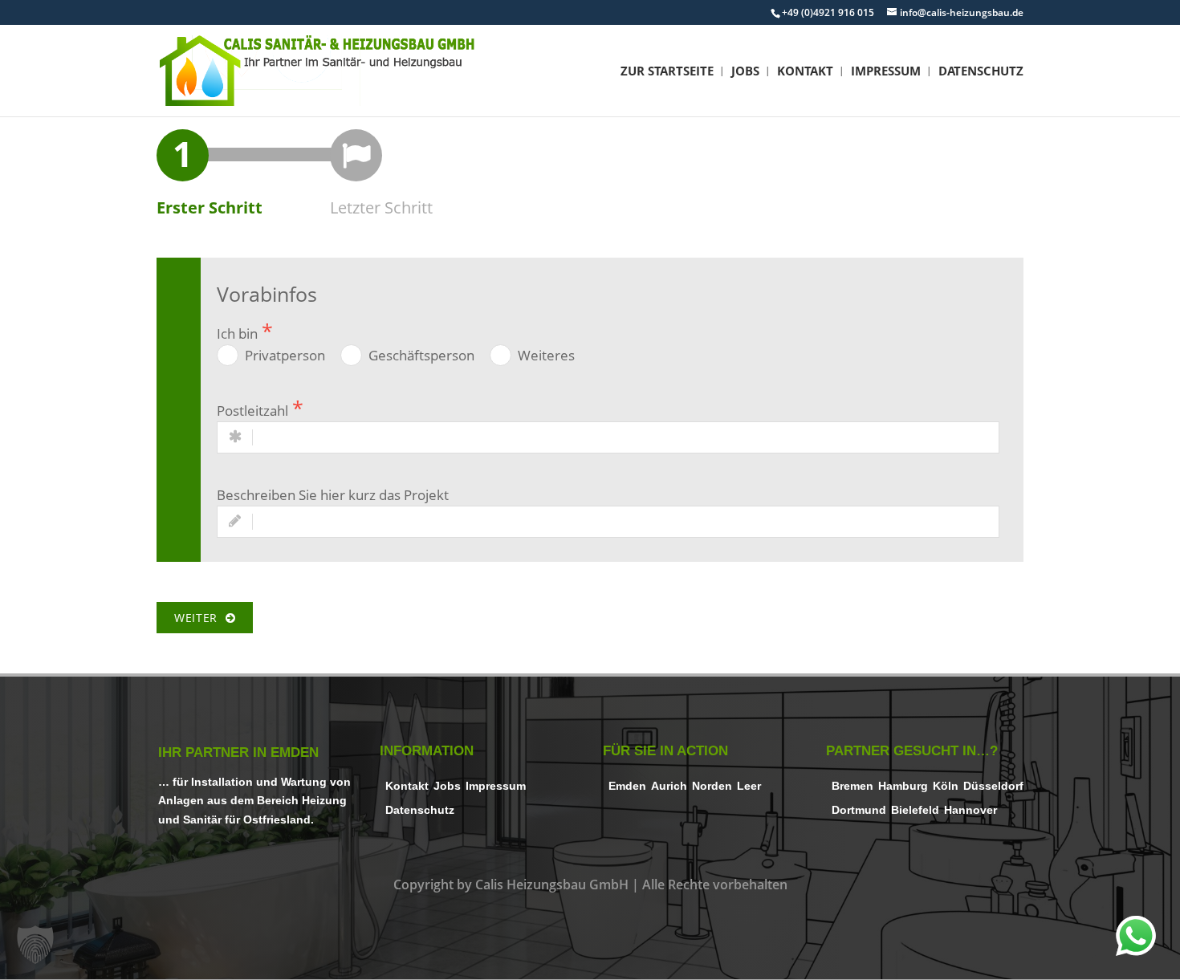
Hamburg (903, 786)
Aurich (669, 786)
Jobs (745, 72)
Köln (945, 786)
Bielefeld (915, 810)
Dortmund (859, 810)
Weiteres (546, 355)
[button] (35, 944)
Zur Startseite (667, 72)
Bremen (852, 786)
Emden (627, 786)
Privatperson (285, 355)
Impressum (886, 72)
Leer (749, 786)
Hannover (970, 810)
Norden (712, 786)
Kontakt (805, 72)
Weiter (200, 617)
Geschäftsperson (421, 355)
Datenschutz (980, 72)
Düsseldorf (993, 786)
